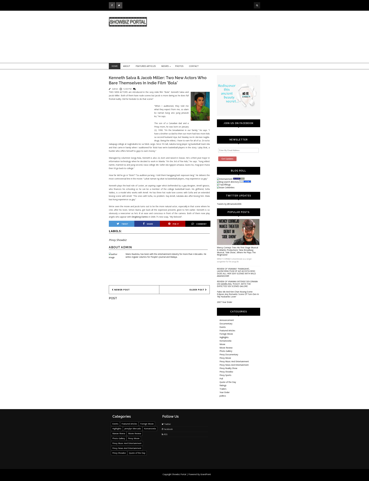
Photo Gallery (226, 351)
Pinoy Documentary (229, 354)
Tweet (125, 224)
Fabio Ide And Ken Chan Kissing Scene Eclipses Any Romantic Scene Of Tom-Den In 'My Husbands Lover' (238, 294)
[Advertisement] (208, 37)
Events (223, 327)
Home (115, 66)
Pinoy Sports (225, 375)
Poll (221, 378)
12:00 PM (127, 88)
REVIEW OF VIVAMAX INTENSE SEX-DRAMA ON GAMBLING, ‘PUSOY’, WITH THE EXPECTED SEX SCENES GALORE (237, 284)
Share (150, 224)
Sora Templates (193, 477)
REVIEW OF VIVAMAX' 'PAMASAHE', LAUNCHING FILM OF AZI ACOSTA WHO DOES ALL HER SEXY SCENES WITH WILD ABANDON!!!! (236, 272)
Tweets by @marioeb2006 (229, 204)
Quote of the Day (228, 382)
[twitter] (119, 5)
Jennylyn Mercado (132, 428)
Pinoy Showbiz (117, 240)
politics (223, 395)
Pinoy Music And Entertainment (234, 361)
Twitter (167, 424)
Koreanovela (225, 340)
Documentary (226, 323)
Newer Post (122, 289)
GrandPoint (205, 474)
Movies (165, 66)
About (126, 66)
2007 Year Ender (224, 302)
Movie (222, 344)
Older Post (197, 289)
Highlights (224, 337)
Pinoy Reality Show (228, 368)
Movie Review (226, 347)
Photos (179, 66)
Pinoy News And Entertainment (234, 364)
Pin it (176, 224)
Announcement (227, 320)
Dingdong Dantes (140, 216)
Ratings (223, 385)
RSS (165, 434)
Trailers (223, 388)
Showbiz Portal (179, 474)
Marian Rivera (118, 433)
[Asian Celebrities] (226, 187)
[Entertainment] (224, 179)
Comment (201, 224)
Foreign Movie (226, 333)
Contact (194, 66)
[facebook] (112, 5)
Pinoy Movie (225, 358)
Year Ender (225, 392)
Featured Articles (146, 66)
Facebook (168, 429)
